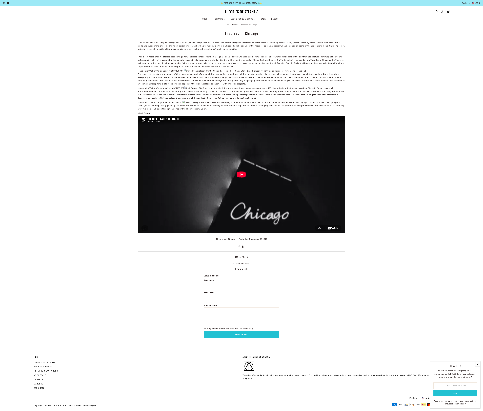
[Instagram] (4, 3)
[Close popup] (477, 364)
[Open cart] (448, 11)
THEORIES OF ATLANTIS (241, 11)
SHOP (205, 19)
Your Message (210, 305)
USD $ (477, 3)
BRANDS (219, 19)
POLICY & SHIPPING (43, 366)
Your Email (209, 292)
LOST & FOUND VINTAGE (242, 19)
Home (228, 25)
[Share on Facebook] (239, 247)
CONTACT (38, 379)
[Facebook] (1, 3)
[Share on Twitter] (243, 247)
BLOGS (274, 19)
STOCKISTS (39, 388)
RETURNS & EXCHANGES (46, 371)
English (465, 3)
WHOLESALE (40, 375)
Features (235, 25)
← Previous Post (241, 263)
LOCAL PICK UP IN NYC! (45, 362)
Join (455, 393)
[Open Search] (437, 11)
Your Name (209, 280)
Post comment (241, 334)
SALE (263, 19)
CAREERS (38, 383)
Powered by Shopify (86, 405)
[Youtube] (8, 3)
